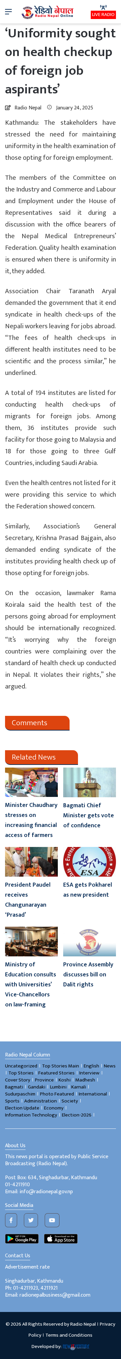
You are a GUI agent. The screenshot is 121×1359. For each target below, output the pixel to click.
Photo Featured (57, 1093)
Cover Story (17, 1079)
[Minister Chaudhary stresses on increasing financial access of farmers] (31, 782)
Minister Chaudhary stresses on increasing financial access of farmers (31, 820)
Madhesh (85, 1079)
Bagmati (14, 1086)
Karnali (78, 1086)
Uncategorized (21, 1065)
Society (70, 1100)
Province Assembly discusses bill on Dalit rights (88, 975)
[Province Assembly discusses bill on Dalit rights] (89, 941)
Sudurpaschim (20, 1093)
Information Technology (31, 1114)
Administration (40, 1100)
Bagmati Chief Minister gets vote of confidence (88, 816)
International (93, 1093)
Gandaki (36, 1086)
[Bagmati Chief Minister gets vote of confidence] (89, 782)
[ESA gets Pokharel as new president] (89, 862)
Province (44, 1079)
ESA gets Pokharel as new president (87, 890)
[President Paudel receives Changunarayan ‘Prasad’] (31, 862)
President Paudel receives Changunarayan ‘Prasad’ (27, 900)
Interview (89, 1072)
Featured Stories (56, 1072)
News (110, 1065)
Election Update (22, 1107)
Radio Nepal (27, 107)
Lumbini (58, 1086)
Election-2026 (76, 1114)
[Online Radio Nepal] (48, 12)
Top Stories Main (60, 1065)
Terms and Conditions (68, 1335)
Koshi (64, 1079)
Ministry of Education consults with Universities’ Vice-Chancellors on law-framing (30, 985)
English (91, 1065)
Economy (54, 1107)
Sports (12, 1100)
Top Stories (21, 1072)
